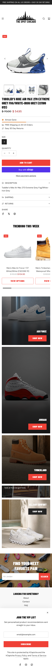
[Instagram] (26, 664)
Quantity (6, 148)
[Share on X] (8, 214)
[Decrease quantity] (4, 153)
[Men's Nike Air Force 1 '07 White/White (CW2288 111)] (17, 249)
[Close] (47, 612)
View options (18, 280)
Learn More (15, 493)
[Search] (43, 18)
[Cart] (49, 18)
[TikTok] (31, 664)
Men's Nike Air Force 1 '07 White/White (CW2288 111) (17, 269)
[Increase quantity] (13, 153)
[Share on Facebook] (3, 214)
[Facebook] (20, 664)
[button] (5, 59)
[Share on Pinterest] (14, 214)
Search (44, 576)
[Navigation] (2, 18)
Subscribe (26, 644)
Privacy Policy (21, 655)
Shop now (37, 338)
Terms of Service (39, 655)
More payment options (26, 175)
